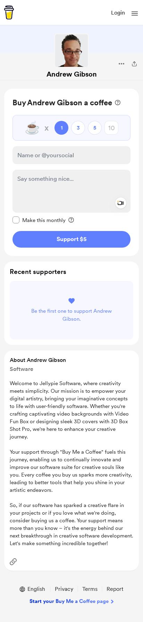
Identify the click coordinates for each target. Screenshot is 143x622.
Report (115, 589)
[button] (135, 13)
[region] (71, 172)
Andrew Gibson (72, 74)
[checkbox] (39, 219)
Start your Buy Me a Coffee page (69, 601)
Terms (90, 589)
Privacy (64, 589)
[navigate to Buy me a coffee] (9, 12)
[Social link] (13, 561)
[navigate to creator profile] (71, 50)
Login (118, 12)
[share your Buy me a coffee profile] (134, 63)
